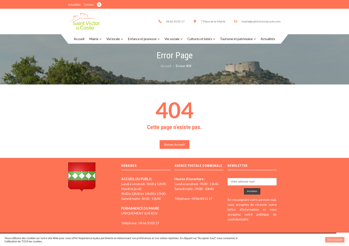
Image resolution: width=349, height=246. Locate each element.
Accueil (79, 39)
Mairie (94, 39)
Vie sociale (172, 39)
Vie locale (113, 39)
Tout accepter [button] (334, 239)
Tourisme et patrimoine (236, 39)
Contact (89, 4)
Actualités (74, 4)
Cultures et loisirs (199, 39)
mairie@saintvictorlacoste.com (261, 21)
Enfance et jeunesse (142, 39)
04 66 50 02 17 (175, 21)
